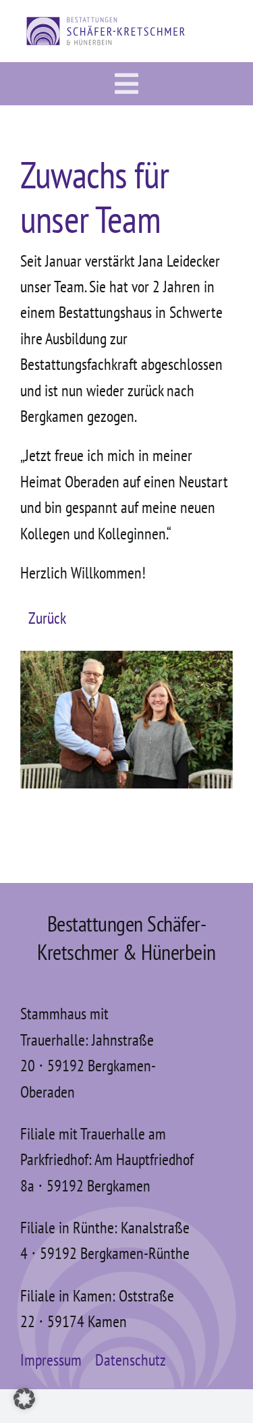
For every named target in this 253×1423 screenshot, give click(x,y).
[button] (24, 1398)
